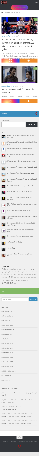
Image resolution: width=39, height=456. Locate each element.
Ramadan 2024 (8, 357)
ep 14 (6, 274)
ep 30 (7, 277)
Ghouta (24, 277)
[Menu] (36, 2)
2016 (10, 269)
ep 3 (9, 272)
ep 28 (4, 277)
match (12, 280)
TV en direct (7, 376)
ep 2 (6, 272)
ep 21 (27, 274)
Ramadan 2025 (8, 362)
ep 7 (20, 272)
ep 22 (30, 274)
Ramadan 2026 (8, 366)
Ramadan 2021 (8, 343)
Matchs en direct (8, 330)
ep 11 (32, 272)
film (11, 277)
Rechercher (5, 121)
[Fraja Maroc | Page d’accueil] (5, 2)
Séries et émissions (8, 36)
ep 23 (33, 274)
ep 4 (11, 272)
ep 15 (9, 274)
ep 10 (28, 272)
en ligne (33, 269)
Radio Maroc (7, 339)
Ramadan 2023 (8, 353)
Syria (14, 283)
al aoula (15, 269)
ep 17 (16, 274)
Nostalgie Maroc (8, 334)
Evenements (7, 320)
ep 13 (3, 274)
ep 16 (13, 274)
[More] (29, 61)
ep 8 (23, 272)
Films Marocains (8, 325)
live (3, 280)
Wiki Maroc (6, 380)
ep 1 (3, 272)
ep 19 (22, 274)
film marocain (18, 277)
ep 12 (35, 272)
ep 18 (19, 274)
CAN (20, 269)
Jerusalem (33, 277)
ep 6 (17, 272)
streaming (7, 282)
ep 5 (14, 272)
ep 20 (25, 274)
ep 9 (25, 272)
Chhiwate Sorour (8, 316)
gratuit (28, 277)
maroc (8, 280)
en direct (25, 269)
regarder (26, 280)
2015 (7, 269)
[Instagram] (11, 61)
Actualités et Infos (8, 86)
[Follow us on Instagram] (36, 113)
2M (3, 269)
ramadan (19, 280)
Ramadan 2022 (8, 348)
